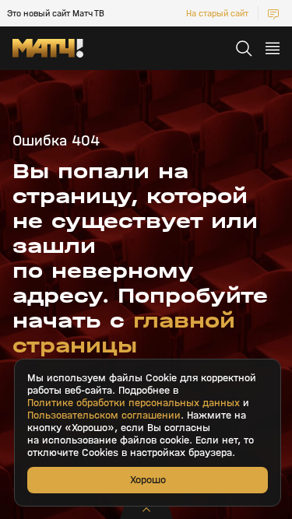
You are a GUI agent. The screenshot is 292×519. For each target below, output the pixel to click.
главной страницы (123, 333)
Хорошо (148, 479)
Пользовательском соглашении (104, 415)
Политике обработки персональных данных (133, 403)
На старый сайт (217, 13)
